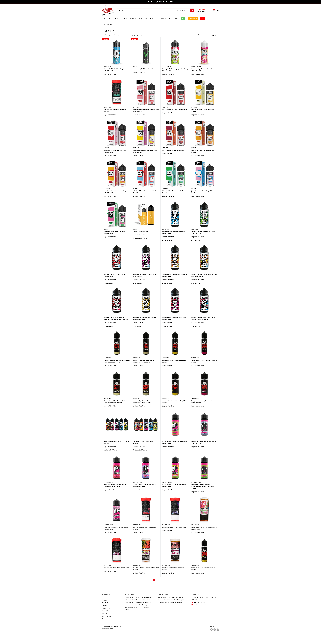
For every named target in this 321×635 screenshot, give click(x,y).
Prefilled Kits (133, 18)
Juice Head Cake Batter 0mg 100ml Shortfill (202, 192)
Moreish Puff (108, 66)
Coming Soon (193, 18)
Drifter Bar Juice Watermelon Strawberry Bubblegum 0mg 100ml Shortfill (202, 486)
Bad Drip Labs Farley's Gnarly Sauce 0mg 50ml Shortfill (204, 528)
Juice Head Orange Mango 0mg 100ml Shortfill (203, 151)
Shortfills (109, 24)
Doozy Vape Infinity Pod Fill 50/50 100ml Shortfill (116, 442)
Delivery (104, 605)
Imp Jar (135, 229)
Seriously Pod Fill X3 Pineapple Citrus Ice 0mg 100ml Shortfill (204, 275)
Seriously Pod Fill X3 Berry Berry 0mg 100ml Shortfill (174, 318)
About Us (105, 603)
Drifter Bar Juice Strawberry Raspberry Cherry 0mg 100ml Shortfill (116, 485)
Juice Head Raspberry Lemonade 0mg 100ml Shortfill (145, 151)
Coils (157, 18)
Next (213, 580)
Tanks (151, 18)
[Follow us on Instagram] (218, 629)
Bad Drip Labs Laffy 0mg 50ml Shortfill (174, 527)
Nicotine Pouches (166, 18)
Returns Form (106, 616)
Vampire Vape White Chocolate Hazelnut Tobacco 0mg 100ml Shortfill (117, 401)
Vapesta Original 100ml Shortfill (143, 69)
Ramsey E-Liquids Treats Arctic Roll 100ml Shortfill (202, 70)
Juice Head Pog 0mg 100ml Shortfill (173, 150)
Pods (145, 18)
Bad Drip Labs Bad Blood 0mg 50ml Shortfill (173, 568)
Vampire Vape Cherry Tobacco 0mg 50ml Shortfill (204, 361)
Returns (104, 614)
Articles (104, 600)
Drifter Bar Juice (167, 439)
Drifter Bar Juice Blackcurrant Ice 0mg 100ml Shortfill (116, 528)
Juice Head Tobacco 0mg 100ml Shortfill (174, 109)
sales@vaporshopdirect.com (202, 605)
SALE (202, 18)
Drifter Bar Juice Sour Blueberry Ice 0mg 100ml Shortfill (204, 442)
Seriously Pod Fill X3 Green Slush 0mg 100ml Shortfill (203, 232)
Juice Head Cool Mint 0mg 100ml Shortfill (172, 192)
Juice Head (136, 107)
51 (166, 580)
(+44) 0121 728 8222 (199, 602)
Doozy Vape (165, 229)
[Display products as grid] (213, 35)
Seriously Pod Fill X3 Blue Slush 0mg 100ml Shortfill (173, 232)
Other (176, 18)
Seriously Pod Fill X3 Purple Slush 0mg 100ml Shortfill (145, 275)
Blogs (103, 597)
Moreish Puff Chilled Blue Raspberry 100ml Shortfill (115, 70)
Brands (116, 18)
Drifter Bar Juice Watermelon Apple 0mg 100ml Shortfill (175, 442)
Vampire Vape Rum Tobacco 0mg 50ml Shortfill (174, 361)
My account (201, 11)
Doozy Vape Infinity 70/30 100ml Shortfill (143, 442)
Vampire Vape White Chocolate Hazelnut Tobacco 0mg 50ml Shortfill (117, 361)
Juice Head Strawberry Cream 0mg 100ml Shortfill (115, 151)
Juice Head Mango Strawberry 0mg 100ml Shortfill (115, 192)
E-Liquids (124, 18)
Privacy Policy (106, 608)
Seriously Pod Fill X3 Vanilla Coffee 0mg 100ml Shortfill (174, 275)
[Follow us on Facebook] (211, 629)
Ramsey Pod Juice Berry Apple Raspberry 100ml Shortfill (175, 70)
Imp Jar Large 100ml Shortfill (142, 231)
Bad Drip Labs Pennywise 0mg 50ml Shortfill (115, 110)
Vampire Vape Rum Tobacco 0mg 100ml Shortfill (174, 401)
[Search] (192, 10)
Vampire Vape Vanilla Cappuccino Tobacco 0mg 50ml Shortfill (143, 361)
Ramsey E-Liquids (167, 66)
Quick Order (107, 18)
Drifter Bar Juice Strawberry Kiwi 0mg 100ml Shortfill (174, 485)
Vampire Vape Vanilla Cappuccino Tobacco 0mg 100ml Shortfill (143, 401)
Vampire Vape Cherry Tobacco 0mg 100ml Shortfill (202, 401)
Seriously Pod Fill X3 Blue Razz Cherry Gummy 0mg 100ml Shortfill (203, 318)
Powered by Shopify (107, 628)
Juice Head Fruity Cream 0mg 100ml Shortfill (144, 192)
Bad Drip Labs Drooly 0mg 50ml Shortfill (116, 568)
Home (103, 24)
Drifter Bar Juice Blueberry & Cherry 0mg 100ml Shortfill (144, 485)
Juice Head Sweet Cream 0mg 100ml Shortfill (202, 110)
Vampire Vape (107, 357)
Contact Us (105, 611)
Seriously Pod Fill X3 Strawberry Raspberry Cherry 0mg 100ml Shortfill (116, 318)
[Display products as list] (215, 35)
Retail (103, 619)
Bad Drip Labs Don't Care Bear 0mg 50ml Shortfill (146, 568)
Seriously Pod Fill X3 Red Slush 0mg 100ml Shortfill (115, 275)
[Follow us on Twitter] (214, 629)
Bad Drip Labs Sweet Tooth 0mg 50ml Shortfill (144, 528)
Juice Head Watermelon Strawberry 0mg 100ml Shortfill (146, 110)
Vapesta (135, 66)
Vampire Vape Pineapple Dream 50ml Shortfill (203, 568)
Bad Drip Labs (107, 107)
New (183, 18)
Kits (140, 18)
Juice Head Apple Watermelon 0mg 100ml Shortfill (115, 232)
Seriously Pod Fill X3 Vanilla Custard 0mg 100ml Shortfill (144, 318)
